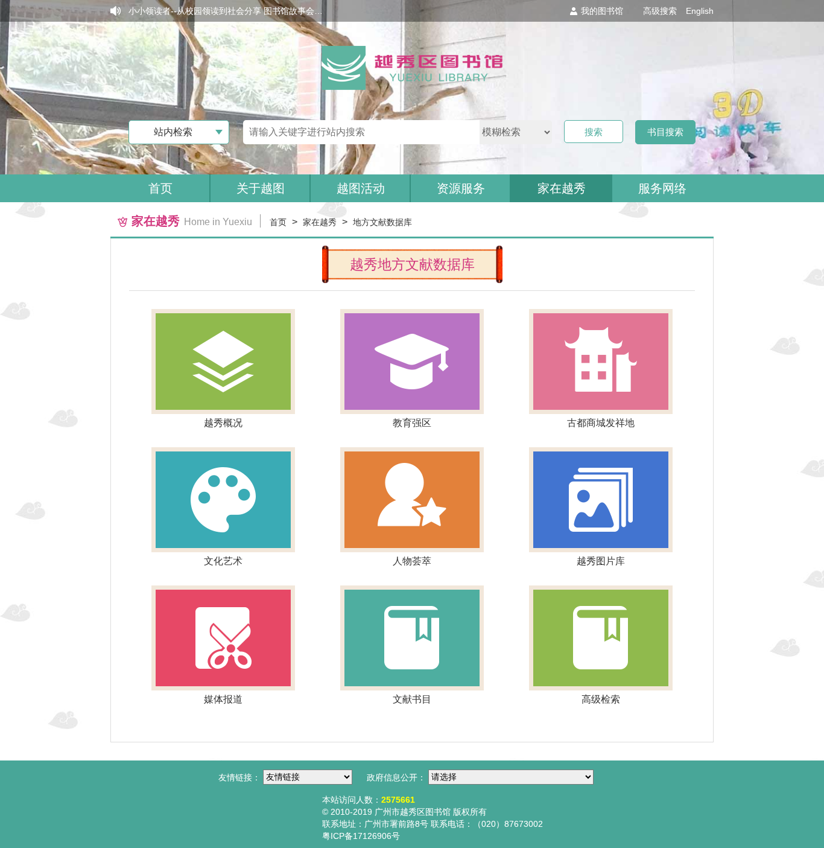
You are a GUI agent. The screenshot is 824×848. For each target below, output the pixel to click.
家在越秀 (320, 222)
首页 (160, 188)
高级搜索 (660, 11)
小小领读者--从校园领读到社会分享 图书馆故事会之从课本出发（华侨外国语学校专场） (293, 11)
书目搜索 (665, 132)
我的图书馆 (602, 11)
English (700, 11)
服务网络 (662, 188)
